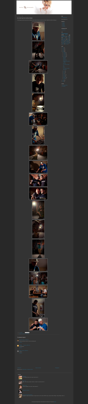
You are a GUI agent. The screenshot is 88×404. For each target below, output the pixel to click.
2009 (63, 51)
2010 (63, 50)
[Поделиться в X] (27, 332)
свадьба (63, 22)
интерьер (67, 40)
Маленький (24, 376)
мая (64, 73)
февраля (64, 77)
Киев (68, 39)
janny (20, 350)
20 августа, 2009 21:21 (26, 345)
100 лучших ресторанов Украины (27, 394)
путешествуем (63, 38)
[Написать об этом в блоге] (26, 332)
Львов (69, 41)
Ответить (20, 342)
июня (64, 72)
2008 (63, 80)
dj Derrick (64, 63)
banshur (21, 332)
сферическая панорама (65, 42)
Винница (62, 41)
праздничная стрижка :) (26, 390)
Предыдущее (57, 367)
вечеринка (20, 333)
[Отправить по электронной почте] (25, 332)
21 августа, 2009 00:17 (24, 350)
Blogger (55, 401)
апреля (64, 74)
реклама (64, 39)
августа (64, 56)
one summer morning (66, 68)
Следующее (19, 367)
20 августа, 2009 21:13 (25, 339)
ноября (64, 52)
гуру (63, 65)
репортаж (23, 333)
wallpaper (66, 41)
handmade (62, 43)
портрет (66, 34)
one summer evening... (66, 64)
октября (64, 53)
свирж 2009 (64, 69)
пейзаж (69, 38)
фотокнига (63, 29)
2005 (63, 81)
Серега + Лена (24, 385)
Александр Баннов (64, 17)
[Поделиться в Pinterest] (28, 332)
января (64, 78)
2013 (63, 47)
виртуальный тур (67, 43)
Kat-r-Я (20, 339)
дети (66, 37)
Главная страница (38, 367)
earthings (64, 58)
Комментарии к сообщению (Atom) (27, 369)
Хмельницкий (27, 333)
